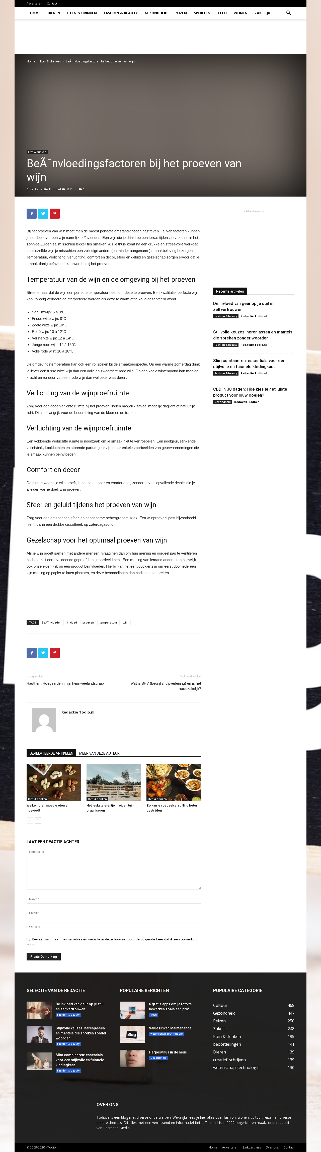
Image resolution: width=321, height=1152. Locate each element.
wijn (125, 622)
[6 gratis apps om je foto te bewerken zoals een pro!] (132, 1010)
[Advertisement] (203, 36)
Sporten (202, 13)
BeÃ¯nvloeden (51, 622)
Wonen (241, 13)
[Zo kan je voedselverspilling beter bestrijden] (173, 782)
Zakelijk (262, 13)
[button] (288, 13)
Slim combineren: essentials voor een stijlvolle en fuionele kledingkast (80, 1060)
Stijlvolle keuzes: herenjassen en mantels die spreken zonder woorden (81, 1033)
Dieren (54, 13)
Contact (52, 3)
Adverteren (34, 3)
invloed (72, 622)
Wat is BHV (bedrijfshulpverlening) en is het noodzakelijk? (165, 686)
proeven (88, 622)
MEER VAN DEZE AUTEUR (99, 753)
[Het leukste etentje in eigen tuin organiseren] (114, 782)
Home (35, 13)
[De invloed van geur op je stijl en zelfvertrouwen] (39, 1010)
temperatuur (108, 622)
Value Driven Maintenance (170, 1028)
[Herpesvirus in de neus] (132, 1058)
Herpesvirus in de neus (168, 1052)
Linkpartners (252, 1147)
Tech (222, 13)
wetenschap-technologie (166, 1033)
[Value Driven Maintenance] (132, 1034)
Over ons (272, 1147)
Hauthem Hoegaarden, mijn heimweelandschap (65, 683)
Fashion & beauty (121, 13)
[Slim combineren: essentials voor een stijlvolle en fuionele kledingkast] (39, 1061)
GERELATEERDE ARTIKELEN (51, 753)
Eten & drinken (82, 13)
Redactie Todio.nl (48, 189)
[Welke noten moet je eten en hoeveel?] (54, 782)
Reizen (181, 13)
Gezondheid (156, 13)
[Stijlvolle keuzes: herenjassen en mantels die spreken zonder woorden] (39, 1034)
